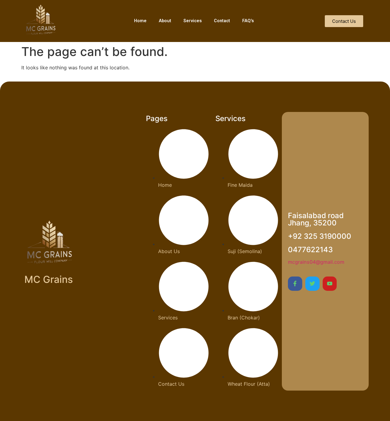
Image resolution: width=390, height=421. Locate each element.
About (165, 21)
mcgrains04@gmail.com (316, 262)
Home (140, 21)
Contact (222, 21)
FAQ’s (248, 21)
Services (192, 21)
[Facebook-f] (295, 284)
